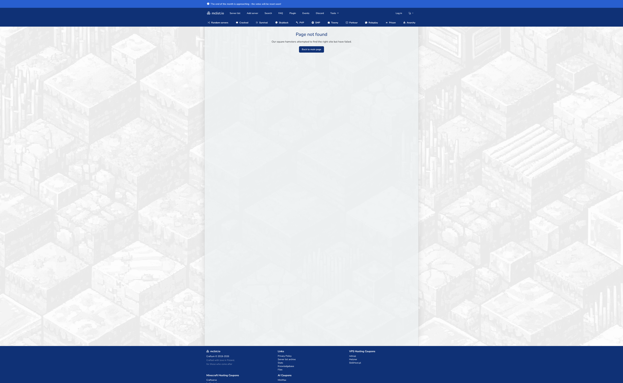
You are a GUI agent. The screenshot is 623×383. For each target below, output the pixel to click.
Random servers (219, 22)
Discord (320, 13)
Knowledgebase (286, 366)
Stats (280, 362)
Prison (392, 22)
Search (268, 13)
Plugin (292, 13)
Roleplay (373, 22)
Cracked (243, 22)
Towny (334, 22)
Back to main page (311, 49)
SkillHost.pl (355, 362)
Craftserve (211, 380)
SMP (317, 22)
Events (305, 13)
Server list (235, 13)
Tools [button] (333, 13)
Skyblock (283, 22)
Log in (399, 13)
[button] (411, 13)
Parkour (353, 22)
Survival (263, 22)
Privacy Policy (285, 356)
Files (280, 369)
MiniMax (282, 380)
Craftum (210, 356)
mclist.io (217, 13)
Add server (252, 13)
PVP (301, 22)
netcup (352, 356)
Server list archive (287, 359)
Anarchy (410, 22)
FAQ (280, 13)
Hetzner (353, 359)
